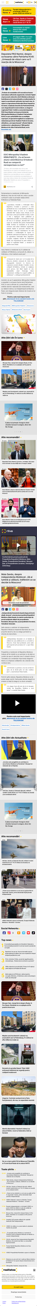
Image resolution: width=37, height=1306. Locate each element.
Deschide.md (6, 129)
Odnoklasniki (13, 89)
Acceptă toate (18, 1287)
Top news (6, 940)
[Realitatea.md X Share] (6, 89)
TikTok (33, 933)
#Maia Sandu (26, 725)
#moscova (30, 305)
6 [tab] (23, 569)
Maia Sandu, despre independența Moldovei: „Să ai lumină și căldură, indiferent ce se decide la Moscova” (18, 578)
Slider (14, 586)
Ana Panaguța (21, 586)
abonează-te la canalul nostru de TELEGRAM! (20, 300)
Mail (17, 89)
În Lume (15, 66)
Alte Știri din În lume (12, 337)
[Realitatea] (16, 2)
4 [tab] (20, 432)
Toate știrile (7, 1169)
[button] (34, 1270)
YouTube (28, 933)
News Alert (5, 20)
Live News (5, 29)
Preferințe (18, 1297)
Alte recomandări (10, 437)
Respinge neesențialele (18, 1292)
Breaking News (7, 11)
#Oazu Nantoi (6, 309)
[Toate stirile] (6, 2)
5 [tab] (22, 432)
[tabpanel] (18, 552)
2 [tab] (17, 432)
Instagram (9, 933)
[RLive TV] (7, 531)
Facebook (3, 89)
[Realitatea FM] (28, 2)
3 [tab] (18, 432)
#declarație (5, 725)
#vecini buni (6, 729)
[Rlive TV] (34, 2)
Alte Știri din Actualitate (14, 737)
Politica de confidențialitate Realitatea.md (18, 1302)
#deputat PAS (6, 305)
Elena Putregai (22, 66)
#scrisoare (27, 309)
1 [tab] (15, 432)
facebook (4, 933)
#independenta (15, 725)
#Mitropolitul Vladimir (18, 305)
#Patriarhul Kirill (17, 309)
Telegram (10, 89)
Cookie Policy (4, 1302)
